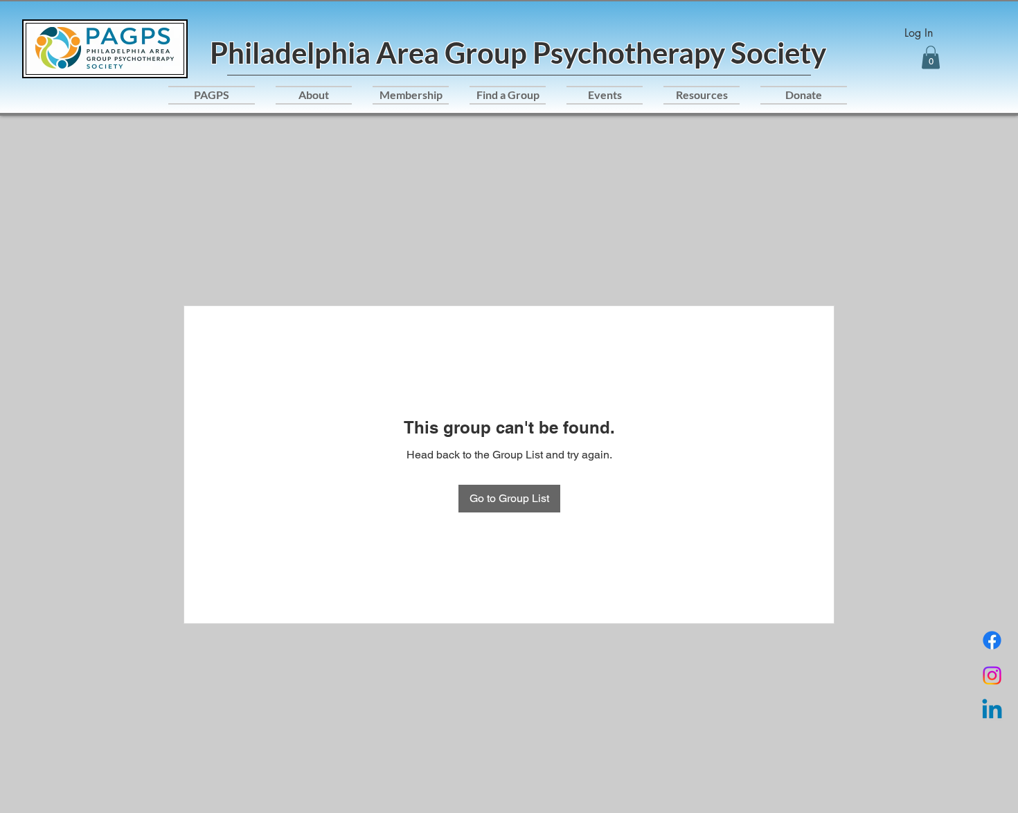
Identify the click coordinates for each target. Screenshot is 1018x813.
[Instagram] (992, 675)
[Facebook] (992, 640)
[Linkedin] (992, 711)
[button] (930, 57)
